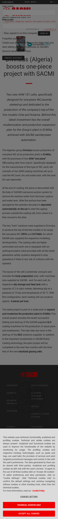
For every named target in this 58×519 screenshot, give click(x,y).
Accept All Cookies (29, 514)
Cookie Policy (38, 491)
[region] (29, 474)
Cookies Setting (29, 497)
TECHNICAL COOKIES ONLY (29, 505)
